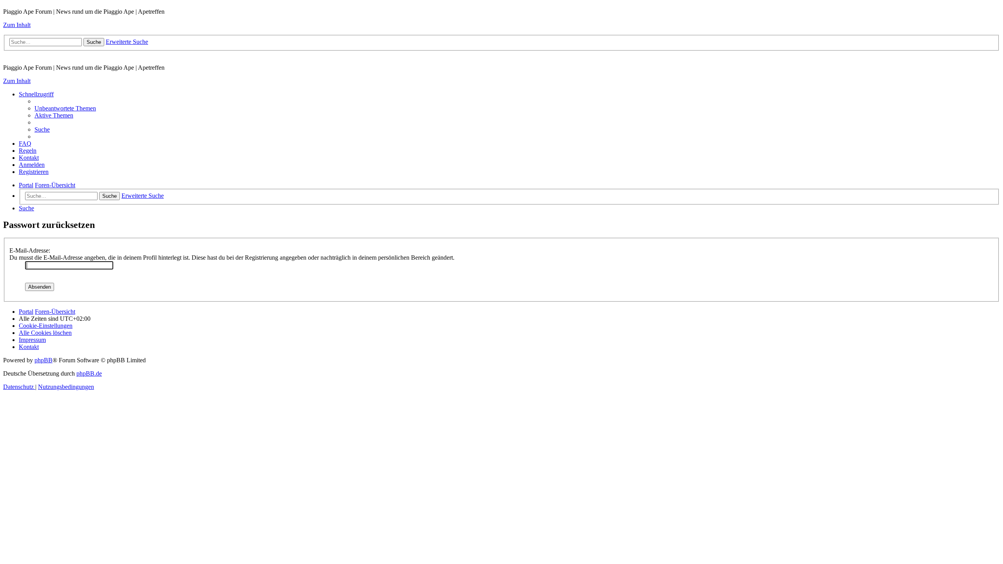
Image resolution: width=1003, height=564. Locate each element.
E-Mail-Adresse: (29, 250)
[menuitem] (65, 108)
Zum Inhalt (17, 25)
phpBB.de (89, 373)
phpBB (43, 360)
